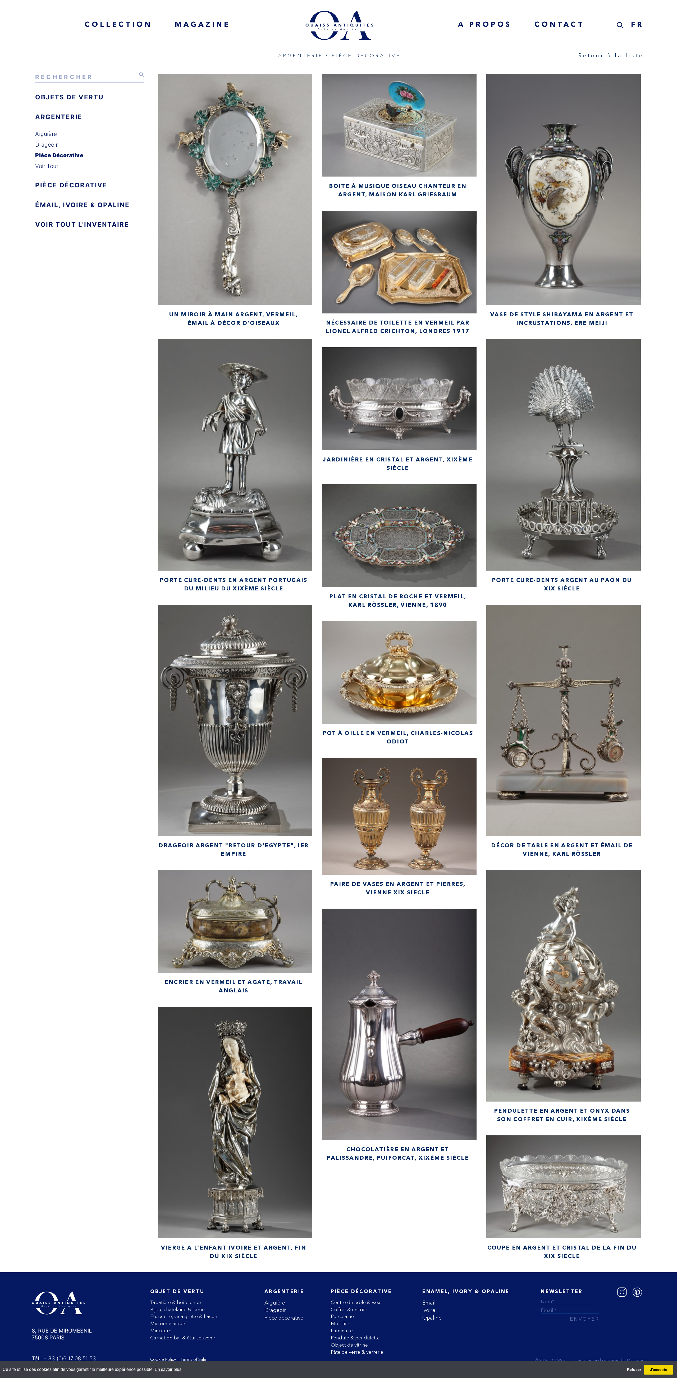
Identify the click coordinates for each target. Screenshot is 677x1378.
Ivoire (428, 1310)
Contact (559, 25)
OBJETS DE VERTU (69, 97)
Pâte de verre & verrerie (357, 1352)
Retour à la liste (611, 55)
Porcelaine (342, 1316)
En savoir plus (168, 1369)
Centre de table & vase (356, 1302)
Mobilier (340, 1323)
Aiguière (274, 1303)
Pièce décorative (283, 1318)
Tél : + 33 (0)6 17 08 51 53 (64, 1358)
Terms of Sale (193, 1360)
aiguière (46, 133)
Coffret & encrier (349, 1309)
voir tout (46, 166)
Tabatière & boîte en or (176, 1302)
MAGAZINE (202, 25)
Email (429, 1303)
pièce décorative (59, 155)
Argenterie (284, 1291)
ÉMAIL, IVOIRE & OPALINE (82, 205)
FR (637, 25)
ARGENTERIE (58, 117)
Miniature (160, 1331)
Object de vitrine (349, 1345)
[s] (620, 25)
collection (118, 25)
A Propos (485, 25)
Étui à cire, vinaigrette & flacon (183, 1316)
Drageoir (275, 1310)
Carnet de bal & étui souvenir (182, 1338)
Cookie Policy (163, 1360)
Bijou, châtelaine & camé (177, 1309)
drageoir (46, 144)
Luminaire (342, 1331)
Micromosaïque (167, 1323)
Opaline (432, 1318)
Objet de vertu (177, 1291)
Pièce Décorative (361, 1291)
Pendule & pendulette (355, 1338)
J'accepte (658, 1369)
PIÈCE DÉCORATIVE (71, 185)
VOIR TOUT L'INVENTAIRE (82, 224)
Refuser (634, 1369)
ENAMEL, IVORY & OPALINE (465, 1291)
